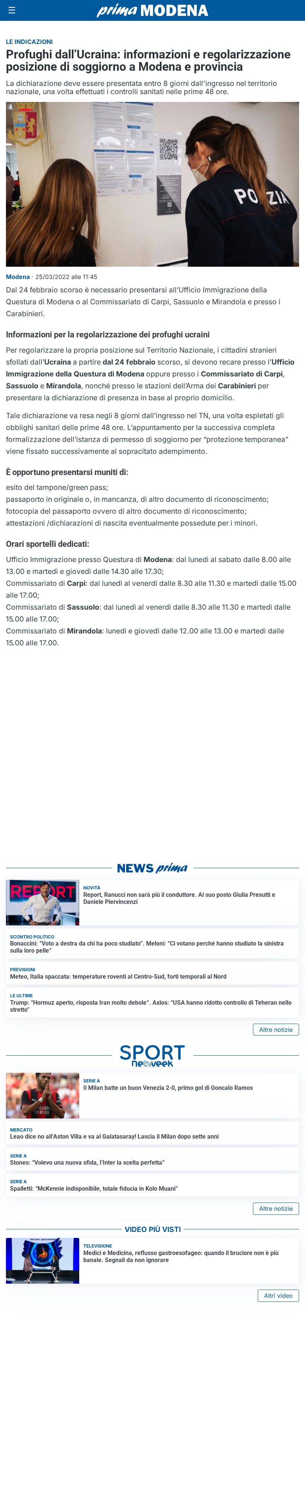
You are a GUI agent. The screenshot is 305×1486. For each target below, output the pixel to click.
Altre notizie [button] (276, 1029)
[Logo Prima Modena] (152, 10)
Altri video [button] (278, 1295)
